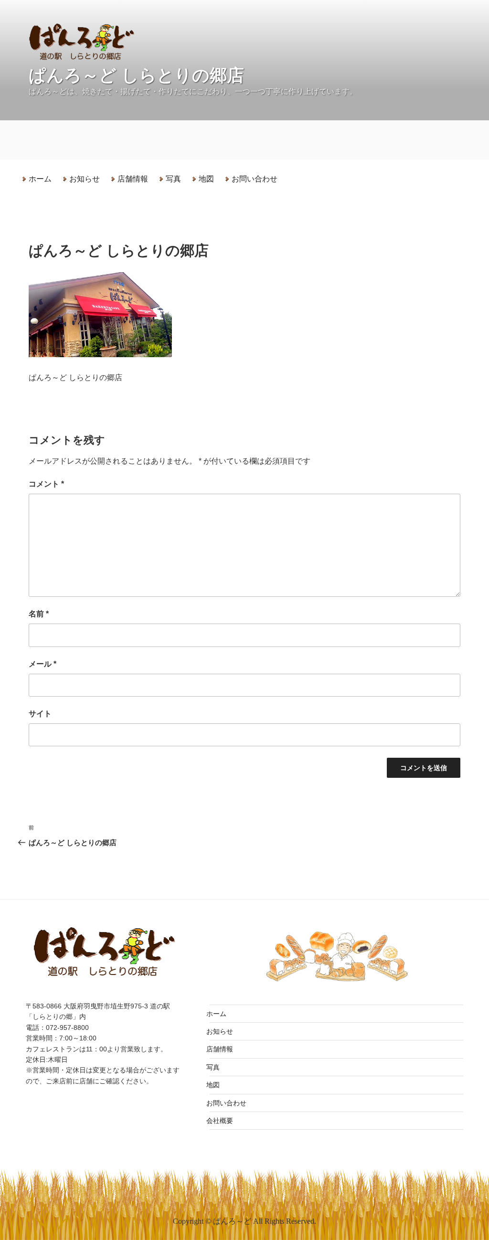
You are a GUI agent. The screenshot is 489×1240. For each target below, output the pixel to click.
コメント (46, 484)
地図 (206, 179)
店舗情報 (132, 179)
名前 (39, 614)
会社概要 (219, 1120)
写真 (173, 179)
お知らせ (84, 179)
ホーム (40, 179)
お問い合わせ (254, 179)
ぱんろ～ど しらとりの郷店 (136, 75)
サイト (40, 714)
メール (42, 664)
